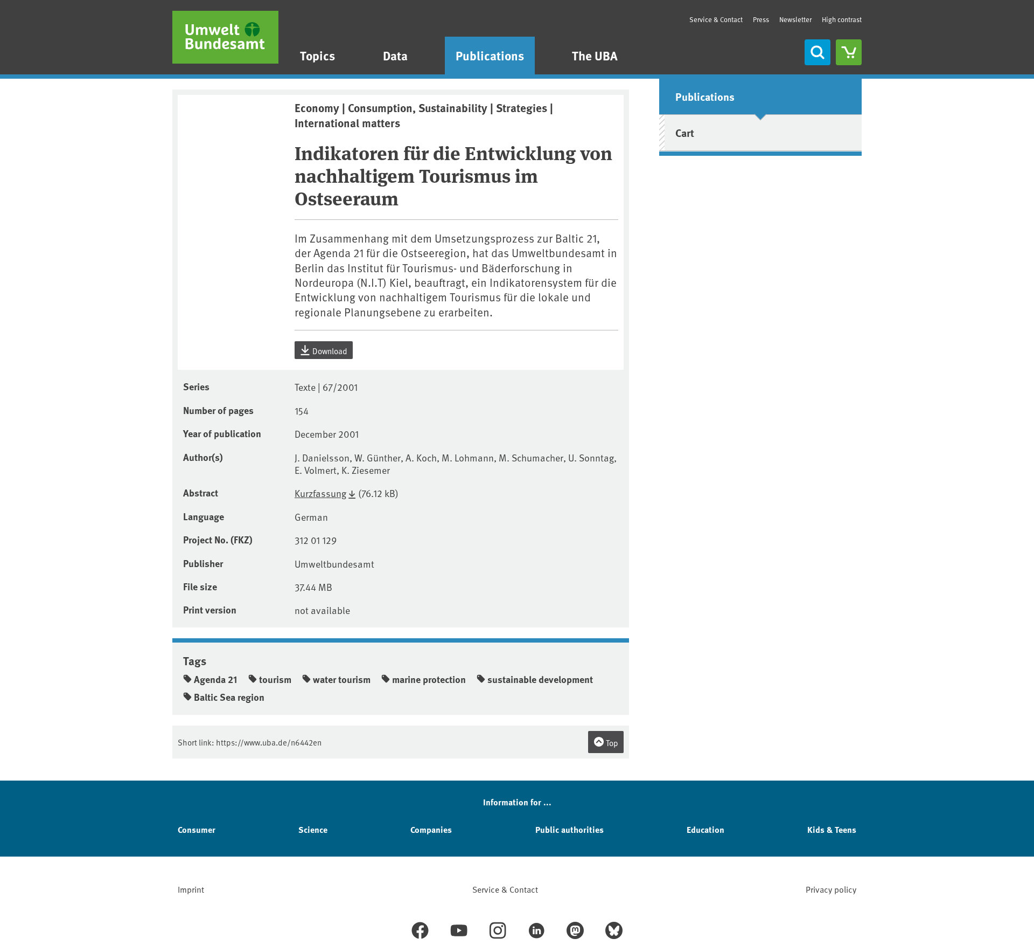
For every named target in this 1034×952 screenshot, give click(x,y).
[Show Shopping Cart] (849, 52)
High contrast (842, 19)
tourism (275, 679)
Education (705, 829)
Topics (317, 55)
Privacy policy (831, 889)
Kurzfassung (320, 493)
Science (312, 829)
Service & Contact (716, 19)
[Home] (225, 37)
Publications (490, 55)
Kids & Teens (831, 829)
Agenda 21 (215, 679)
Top (611, 742)
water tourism (342, 679)
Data (395, 55)
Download (329, 350)
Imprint (191, 889)
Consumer (196, 829)
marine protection (429, 679)
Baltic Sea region (229, 697)
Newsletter (795, 19)
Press (761, 19)
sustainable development (540, 679)
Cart (684, 132)
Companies (431, 829)
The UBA (595, 55)
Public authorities (569, 829)
